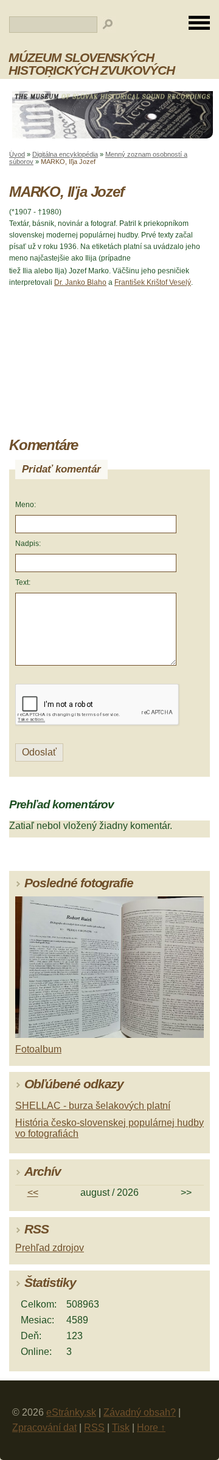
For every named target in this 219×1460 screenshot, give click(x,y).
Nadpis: (28, 543)
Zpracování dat (44, 1427)
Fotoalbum (38, 1049)
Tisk (121, 1427)
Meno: (25, 504)
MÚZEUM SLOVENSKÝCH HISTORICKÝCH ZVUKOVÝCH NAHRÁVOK (92, 70)
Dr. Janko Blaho (80, 282)
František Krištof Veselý (152, 282)
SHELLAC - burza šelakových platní (92, 1105)
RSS (94, 1427)
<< (32, 1192)
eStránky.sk (71, 1412)
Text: (22, 582)
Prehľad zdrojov (49, 1248)
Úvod (17, 154)
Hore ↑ (151, 1427)
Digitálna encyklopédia (65, 154)
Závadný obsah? (139, 1412)
